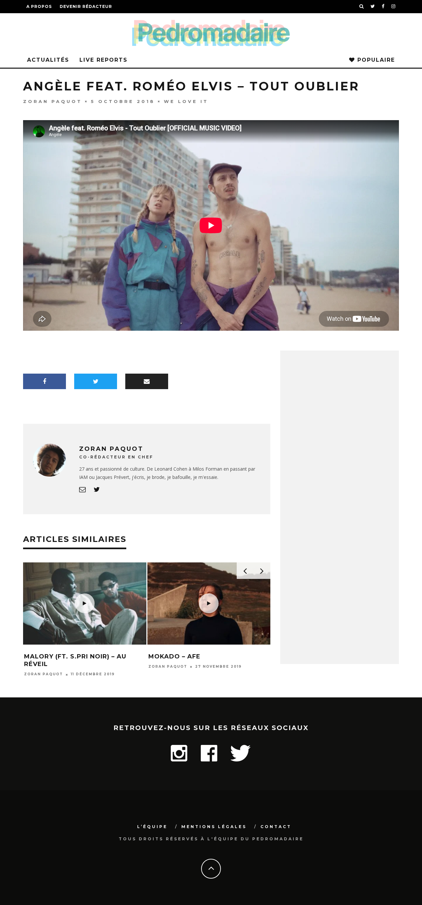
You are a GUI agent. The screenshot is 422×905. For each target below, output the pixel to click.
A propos (39, 6)
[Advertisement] (339, 555)
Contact (275, 826)
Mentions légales (214, 826)
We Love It (186, 101)
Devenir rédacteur (86, 6)
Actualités (48, 60)
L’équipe (152, 826)
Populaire (375, 60)
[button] (84, 603)
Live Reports (103, 60)
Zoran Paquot (52, 101)
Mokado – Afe (174, 656)
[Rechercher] (361, 6)
